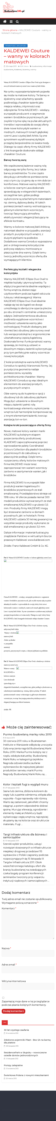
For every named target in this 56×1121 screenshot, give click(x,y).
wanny (33, 69)
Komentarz (9, 908)
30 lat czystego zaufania (16, 1030)
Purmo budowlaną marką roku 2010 (27, 734)
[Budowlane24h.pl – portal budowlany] (5, 22)
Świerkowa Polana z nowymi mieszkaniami (26, 1075)
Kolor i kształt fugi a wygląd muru (25, 784)
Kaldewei (18, 69)
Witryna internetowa (14, 981)
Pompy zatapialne (13, 1065)
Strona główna (10, 30)
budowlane (37, 66)
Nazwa (6, 948)
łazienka (26, 69)
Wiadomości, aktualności (15, 46)
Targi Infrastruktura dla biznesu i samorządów (25, 836)
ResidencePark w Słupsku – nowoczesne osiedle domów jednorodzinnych (25, 1054)
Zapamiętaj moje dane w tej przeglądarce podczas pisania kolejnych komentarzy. (26, 1003)
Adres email (9, 964)
